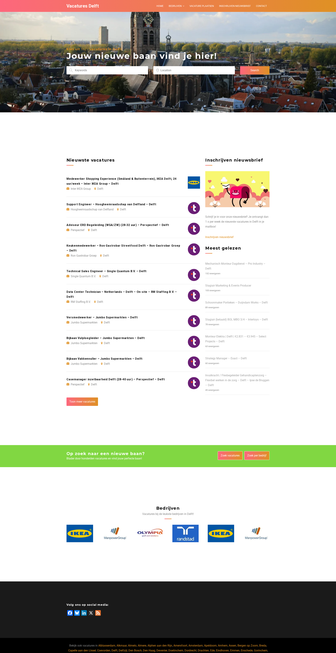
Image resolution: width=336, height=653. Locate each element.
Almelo (132, 645)
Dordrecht (190, 650)
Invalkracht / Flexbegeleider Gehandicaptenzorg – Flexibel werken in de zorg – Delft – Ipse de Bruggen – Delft (237, 380)
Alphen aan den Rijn (160, 645)
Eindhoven (222, 650)
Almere (142, 645)
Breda (262, 645)
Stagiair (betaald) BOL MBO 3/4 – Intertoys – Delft (236, 319)
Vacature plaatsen (202, 6)
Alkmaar (122, 645)
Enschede (247, 650)
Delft (114, 650)
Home (159, 6)
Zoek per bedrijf (257, 455)
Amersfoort (180, 645)
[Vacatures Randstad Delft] (150, 533)
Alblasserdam (106, 645)
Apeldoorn (210, 645)
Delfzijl (123, 650)
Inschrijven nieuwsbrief (235, 6)
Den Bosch (135, 650)
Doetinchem (175, 650)
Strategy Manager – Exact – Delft (226, 358)
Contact (261, 6)
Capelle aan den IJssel (82, 650)
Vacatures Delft (82, 6)
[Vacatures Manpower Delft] (80, 533)
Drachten (203, 650)
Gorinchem (260, 650)
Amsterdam (195, 645)
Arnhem (222, 645)
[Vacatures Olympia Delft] (115, 533)
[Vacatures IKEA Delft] (186, 533)
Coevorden (103, 650)
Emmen (235, 650)
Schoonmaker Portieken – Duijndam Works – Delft (236, 302)
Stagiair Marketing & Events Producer (228, 285)
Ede (212, 650)
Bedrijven (175, 6)
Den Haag (149, 650)
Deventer (161, 650)
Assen (232, 645)
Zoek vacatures (230, 455)
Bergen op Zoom (247, 645)
